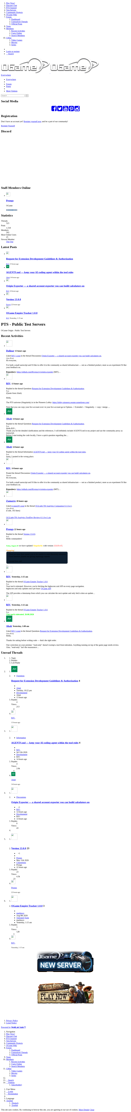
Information (21, 738)
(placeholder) (16, 1085)
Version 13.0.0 (13, 299)
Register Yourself (8, 126)
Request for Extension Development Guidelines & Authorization (39, 258)
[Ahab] (9, 414)
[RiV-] (9, 379)
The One (9, 242)
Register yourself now (32, 121)
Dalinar (10, 350)
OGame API (46, 588)
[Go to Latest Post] (13, 713)
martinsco (20, 913)
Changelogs (21, 862)
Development (21, 693)
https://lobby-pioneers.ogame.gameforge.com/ (70, 402)
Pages (8, 86)
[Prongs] (9, 524)
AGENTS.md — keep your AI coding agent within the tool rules (39, 272)
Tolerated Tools (22, 918)
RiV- (7, 264)
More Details (84, 1110)
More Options (11, 91)
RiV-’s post (15, 356)
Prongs (10, 200)
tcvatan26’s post (17, 506)
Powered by (13, 1027)
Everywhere (6, 75)
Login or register (13, 51)
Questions (20, 676)
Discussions (21, 797)
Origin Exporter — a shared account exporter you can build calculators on (45, 286)
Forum (9, 84)
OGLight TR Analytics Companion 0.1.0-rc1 (53, 506)
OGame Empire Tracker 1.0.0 (21, 313)
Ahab (8, 277)
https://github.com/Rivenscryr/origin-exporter (35, 372)
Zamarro (11, 501)
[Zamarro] (9, 496)
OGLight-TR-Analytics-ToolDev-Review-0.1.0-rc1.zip (28, 517)
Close (92, 1110)
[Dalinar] (9, 346)
